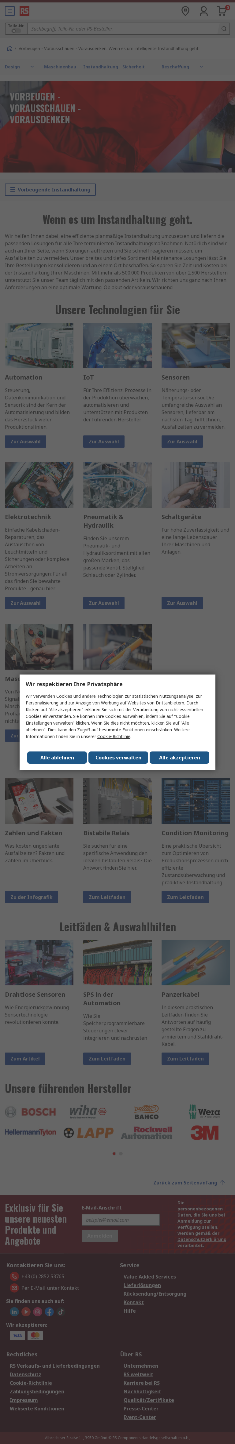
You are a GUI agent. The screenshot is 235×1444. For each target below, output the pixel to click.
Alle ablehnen (57, 757)
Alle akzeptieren (179, 757)
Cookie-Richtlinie (113, 736)
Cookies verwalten (118, 757)
